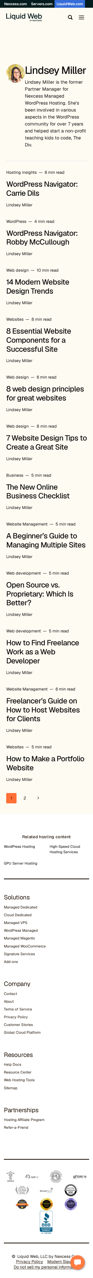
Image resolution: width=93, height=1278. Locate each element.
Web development (23, 573)
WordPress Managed (21, 930)
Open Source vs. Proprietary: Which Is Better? (39, 594)
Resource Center (18, 1072)
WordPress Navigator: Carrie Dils (42, 188)
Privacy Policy (16, 1017)
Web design (17, 270)
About (9, 1001)
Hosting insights (21, 172)
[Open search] (69, 17)
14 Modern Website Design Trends (37, 286)
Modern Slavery (62, 1261)
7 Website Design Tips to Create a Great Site (46, 442)
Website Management (27, 524)
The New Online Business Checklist (37, 491)
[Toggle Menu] (81, 17)
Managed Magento (19, 938)
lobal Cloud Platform (23, 1032)
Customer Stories (18, 1024)
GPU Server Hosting (20, 863)
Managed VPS (15, 922)
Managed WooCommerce (25, 946)
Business (14, 475)
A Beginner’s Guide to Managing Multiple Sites (46, 540)
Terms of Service (18, 1009)
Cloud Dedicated (18, 915)
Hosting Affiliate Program (24, 1119)
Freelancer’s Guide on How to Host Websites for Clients (43, 710)
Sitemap (10, 1088)
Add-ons (11, 961)
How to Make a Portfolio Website (45, 763)
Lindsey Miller (19, 205)
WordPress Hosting (19, 846)
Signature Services (19, 954)
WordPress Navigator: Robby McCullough (42, 237)
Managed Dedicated (20, 907)
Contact (10, 993)
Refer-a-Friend (16, 1127)
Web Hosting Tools (19, 1080)
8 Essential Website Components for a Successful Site (38, 340)
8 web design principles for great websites (45, 393)
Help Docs (12, 1064)
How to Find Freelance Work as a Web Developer (42, 652)
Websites (15, 319)
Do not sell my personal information (47, 1267)
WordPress (16, 221)
